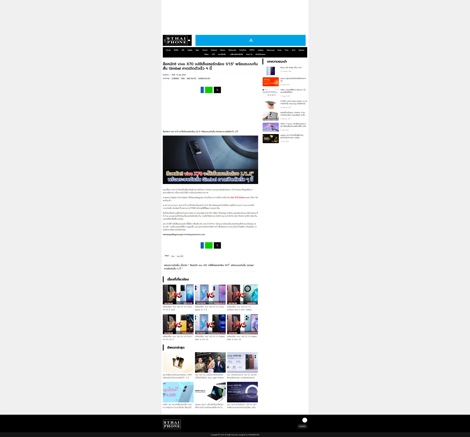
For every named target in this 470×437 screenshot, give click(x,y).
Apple (189, 50)
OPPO (252, 50)
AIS (183, 50)
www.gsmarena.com (195, 234)
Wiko (206, 54)
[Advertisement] (235, 16)
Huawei (214, 50)
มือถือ (176, 50)
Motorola (232, 50)
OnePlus (242, 50)
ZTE (213, 54)
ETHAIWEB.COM (253, 434)
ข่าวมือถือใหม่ (175, 78)
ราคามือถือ (222, 54)
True (286, 50)
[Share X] (217, 90)
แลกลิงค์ (302, 426)
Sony (279, 50)
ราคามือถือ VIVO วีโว (204, 78)
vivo (174, 190)
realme (261, 50)
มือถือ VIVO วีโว (191, 78)
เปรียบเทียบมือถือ (236, 54)
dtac (197, 50)
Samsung (270, 50)
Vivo (293, 50)
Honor (205, 50)
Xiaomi (301, 50)
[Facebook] (304, 420)
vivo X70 (180, 256)
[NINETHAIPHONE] (177, 40)
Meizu (222, 50)
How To (249, 54)
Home (168, 50)
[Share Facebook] (202, 90)
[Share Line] (209, 90)
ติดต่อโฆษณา (261, 54)
